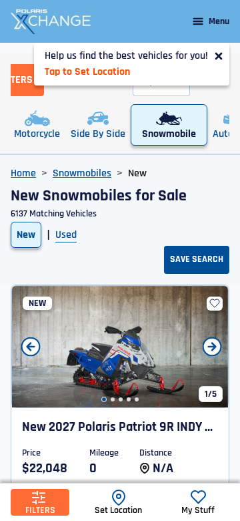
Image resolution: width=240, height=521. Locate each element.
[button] (104, 399)
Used (66, 235)
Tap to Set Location (87, 72)
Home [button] (23, 173)
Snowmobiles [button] (82, 173)
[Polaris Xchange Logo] (51, 21)
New (26, 235)
